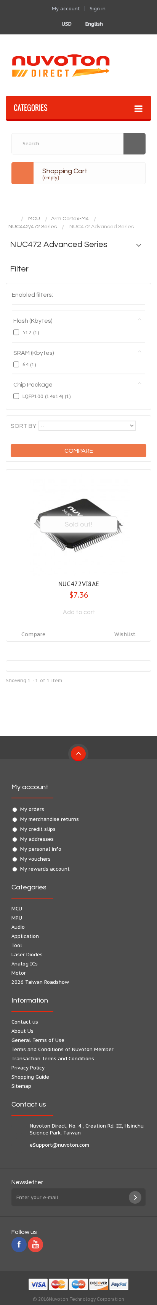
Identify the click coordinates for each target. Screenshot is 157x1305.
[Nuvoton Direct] (78, 65)
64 (29, 364)
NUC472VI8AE (78, 584)
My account (29, 787)
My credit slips (38, 829)
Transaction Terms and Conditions (52, 1058)
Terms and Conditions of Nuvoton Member (62, 1049)
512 (30, 332)
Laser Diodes (27, 954)
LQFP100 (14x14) (46, 396)
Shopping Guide (30, 1077)
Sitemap (21, 1086)
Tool (16, 945)
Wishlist (125, 634)
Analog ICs (24, 963)
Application (25, 936)
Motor (18, 973)
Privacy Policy (28, 1067)
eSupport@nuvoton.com (59, 1145)
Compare (33, 634)
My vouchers (35, 859)
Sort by (23, 426)
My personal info (40, 849)
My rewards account (45, 869)
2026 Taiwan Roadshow (40, 982)
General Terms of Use (37, 1040)
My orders (32, 809)
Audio (18, 927)
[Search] (134, 143)
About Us (22, 1031)
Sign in (98, 8)
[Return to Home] (13, 219)
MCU (34, 218)
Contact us (24, 1022)
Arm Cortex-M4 (70, 218)
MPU (16, 918)
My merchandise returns (49, 819)
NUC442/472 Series (32, 226)
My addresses (37, 839)
